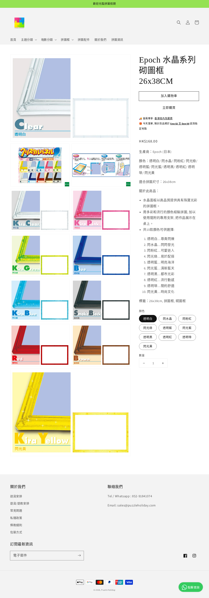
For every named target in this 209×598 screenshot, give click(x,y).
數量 (142, 355)
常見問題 (16, 510)
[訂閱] (79, 555)
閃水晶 (167, 318)
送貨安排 (16, 496)
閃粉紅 (187, 318)
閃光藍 (187, 328)
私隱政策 (16, 518)
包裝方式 (16, 532)
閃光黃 (147, 346)
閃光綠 (147, 328)
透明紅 (167, 337)
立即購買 (169, 108)
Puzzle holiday (108, 590)
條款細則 (16, 525)
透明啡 (187, 337)
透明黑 (147, 337)
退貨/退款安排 (19, 503)
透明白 (147, 318)
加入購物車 (169, 96)
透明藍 (167, 328)
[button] (178, 22)
